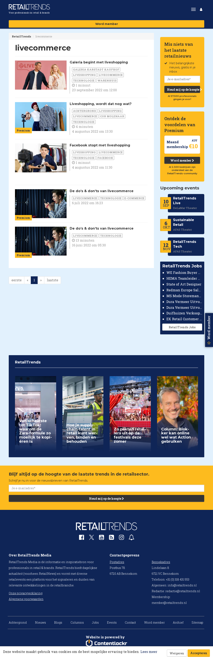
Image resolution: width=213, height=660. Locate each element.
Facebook (105, 157)
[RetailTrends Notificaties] (131, 538)
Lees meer (148, 651)
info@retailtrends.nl (182, 585)
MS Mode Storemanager (184, 296)
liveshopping (84, 75)
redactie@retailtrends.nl (182, 591)
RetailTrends (21, 36)
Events (112, 622)
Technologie (83, 80)
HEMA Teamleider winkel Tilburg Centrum (184, 278)
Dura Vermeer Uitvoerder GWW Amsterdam (184, 301)
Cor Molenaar (112, 116)
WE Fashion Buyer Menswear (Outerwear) (184, 272)
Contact (130, 622)
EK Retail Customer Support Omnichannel (184, 319)
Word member (106, 24)
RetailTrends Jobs (182, 327)
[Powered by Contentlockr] (106, 643)
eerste (16, 280)
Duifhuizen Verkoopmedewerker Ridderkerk (184, 313)
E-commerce (134, 198)
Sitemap (197, 622)
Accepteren (198, 653)
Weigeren (177, 653)
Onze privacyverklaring (25, 593)
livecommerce (111, 75)
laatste (52, 280)
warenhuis (106, 80)
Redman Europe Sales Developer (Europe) (184, 290)
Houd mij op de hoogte (183, 89)
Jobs (95, 622)
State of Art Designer (183, 284)
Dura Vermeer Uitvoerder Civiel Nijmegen (184, 307)
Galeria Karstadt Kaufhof (96, 69)
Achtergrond (84, 110)
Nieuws (40, 622)
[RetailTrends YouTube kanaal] (101, 538)
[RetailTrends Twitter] (91, 539)
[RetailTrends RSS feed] (111, 538)
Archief (178, 622)
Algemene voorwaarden (26, 599)
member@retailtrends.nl (169, 603)
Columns (77, 622)
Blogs (58, 622)
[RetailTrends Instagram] (121, 538)
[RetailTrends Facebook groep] (81, 538)
